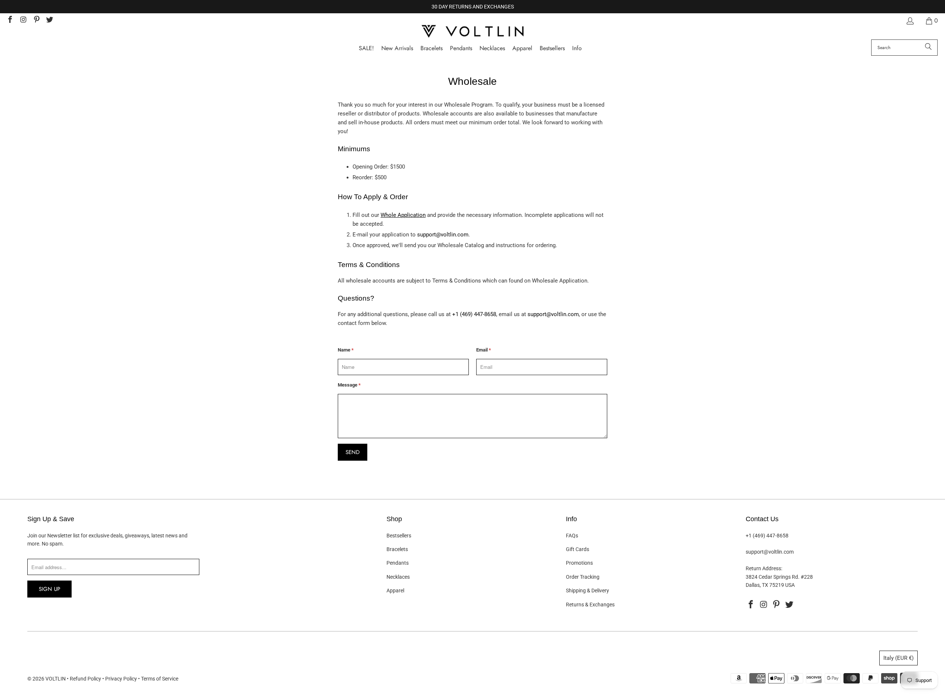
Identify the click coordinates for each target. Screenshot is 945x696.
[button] (577, 48)
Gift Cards (577, 549)
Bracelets (397, 549)
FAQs (572, 536)
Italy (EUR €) (898, 658)
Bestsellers (398, 536)
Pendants (397, 563)
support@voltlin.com (442, 234)
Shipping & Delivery (587, 590)
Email (483, 350)
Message (349, 385)
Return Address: (764, 568)
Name (346, 350)
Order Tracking (582, 577)
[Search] (928, 47)
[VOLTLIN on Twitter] (49, 20)
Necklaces (398, 577)
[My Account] (910, 20)
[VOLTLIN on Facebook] (10, 20)
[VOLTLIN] (472, 31)
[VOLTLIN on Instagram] (23, 20)
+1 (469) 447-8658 (474, 314)
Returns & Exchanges (590, 604)
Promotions (579, 563)
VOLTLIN (55, 679)
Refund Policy (85, 679)
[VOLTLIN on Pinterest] (36, 20)
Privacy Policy (121, 679)
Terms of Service (159, 679)
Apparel (395, 590)
